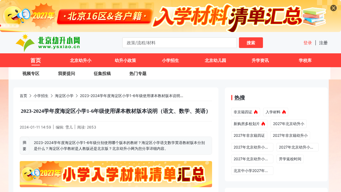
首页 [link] (23, 95)
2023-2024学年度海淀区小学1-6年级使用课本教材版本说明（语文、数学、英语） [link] (148, 95)
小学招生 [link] (41, 95)
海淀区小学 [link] (64, 95)
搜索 (251, 42)
